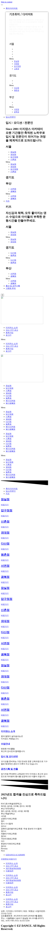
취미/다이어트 (12, 8)
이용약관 (9, 871)
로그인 (8, 335)
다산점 (16, 80)
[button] (26, 59)
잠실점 (16, 49)
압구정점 (17, 54)
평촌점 (16, 83)
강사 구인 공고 (12, 330)
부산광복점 (10, 403)
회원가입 (9, 333)
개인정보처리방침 (13, 868)
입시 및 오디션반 (9, 756)
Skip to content (6, 2)
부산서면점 (10, 401)
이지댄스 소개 (12, 328)
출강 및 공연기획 (13, 286)
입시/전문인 (11, 117)
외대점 (16, 51)
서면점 (16, 102)
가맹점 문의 (11, 288)
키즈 (8, 201)
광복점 (16, 104)
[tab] (12, 489)
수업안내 (5, 744)
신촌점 (16, 56)
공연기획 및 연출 (9, 769)
